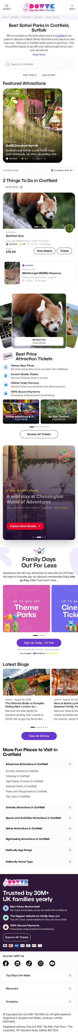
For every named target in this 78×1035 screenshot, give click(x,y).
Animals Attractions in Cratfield (25, 807)
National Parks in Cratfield (21, 786)
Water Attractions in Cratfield (24, 828)
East (5, 17)
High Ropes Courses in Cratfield (24, 781)
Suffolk (14, 17)
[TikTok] (29, 964)
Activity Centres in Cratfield (22, 770)
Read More (39, 54)
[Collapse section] (70, 764)
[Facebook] (6, 964)
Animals (38, 17)
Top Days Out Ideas (18, 975)
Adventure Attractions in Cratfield (27, 764)
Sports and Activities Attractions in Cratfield (33, 817)
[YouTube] (52, 964)
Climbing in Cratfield (18, 776)
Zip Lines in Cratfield (18, 796)
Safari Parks (52, 17)
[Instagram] (41, 964)
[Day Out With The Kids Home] (39, 7)
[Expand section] (70, 807)
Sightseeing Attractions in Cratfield (28, 838)
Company (12, 1001)
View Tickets (30, 75)
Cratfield (26, 17)
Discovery (12, 988)
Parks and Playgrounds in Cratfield (26, 791)
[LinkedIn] (17, 964)
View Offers (48, 75)
